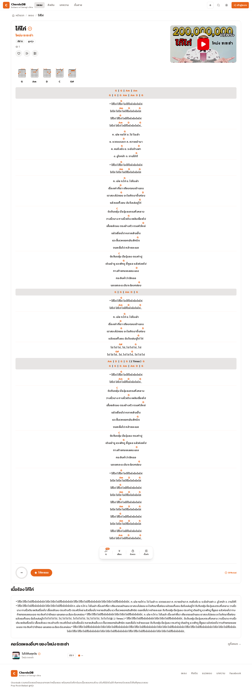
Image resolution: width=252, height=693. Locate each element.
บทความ (64, 5)
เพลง (39, 5)
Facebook (235, 673)
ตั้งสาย (78, 5)
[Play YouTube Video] (203, 44)
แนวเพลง (207, 673)
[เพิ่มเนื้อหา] (210, 5)
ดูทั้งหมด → (234, 644)
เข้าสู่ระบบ (242, 5)
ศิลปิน (51, 5)
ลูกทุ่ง (31, 41)
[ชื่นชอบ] (18, 53)
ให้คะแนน (43, 573)
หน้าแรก (20, 15)
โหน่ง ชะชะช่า (24, 35)
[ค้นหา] (218, 5)
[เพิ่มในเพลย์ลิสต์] (27, 53)
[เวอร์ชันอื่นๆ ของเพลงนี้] (35, 53)
